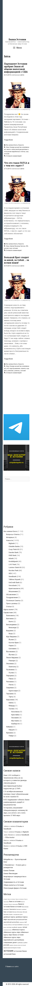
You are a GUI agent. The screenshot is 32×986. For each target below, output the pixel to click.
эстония (6, 154)
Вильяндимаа (11, 625)
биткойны (6, 914)
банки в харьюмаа (13, 904)
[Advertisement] (16, 22)
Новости (21, 145)
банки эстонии (15, 907)
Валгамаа (10, 619)
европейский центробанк (11, 922)
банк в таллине (11, 899)
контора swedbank (17, 924)
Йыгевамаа (10, 652)
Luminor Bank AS (15, 567)
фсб (5, 370)
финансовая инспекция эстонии (12, 947)
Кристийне (15, 715)
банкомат (6, 909)
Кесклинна (15, 712)
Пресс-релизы (12, 603)
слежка (23, 368)
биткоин (14, 912)
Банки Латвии (9, 870)
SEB (10, 573)
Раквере (12, 661)
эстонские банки (20, 951)
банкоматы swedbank (21, 909)
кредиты (20, 927)
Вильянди (12, 627)
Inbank (11, 558)
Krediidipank (13, 561)
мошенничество (8, 929)
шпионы (17, 370)
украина (12, 945)
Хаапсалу (12, 667)
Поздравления (12, 597)
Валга (11, 621)
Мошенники (13, 591)
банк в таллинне (20, 899)
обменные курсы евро (12, 932)
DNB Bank (12, 555)
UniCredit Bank (14, 582)
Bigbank (12, 543)
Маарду (12, 706)
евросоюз (22, 922)
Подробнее (8, 140)
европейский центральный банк (17, 919)
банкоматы (13, 909)
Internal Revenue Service (17, 246)
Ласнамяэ (15, 718)
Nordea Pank (13, 570)
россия (6, 248)
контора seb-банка (8, 924)
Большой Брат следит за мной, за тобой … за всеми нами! (16, 260)
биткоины (19, 912)
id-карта (5, 899)
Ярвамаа (9, 733)
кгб (7, 368)
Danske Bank (13, 552)
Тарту (11, 697)
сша (27, 151)
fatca (7, 147)
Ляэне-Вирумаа (12, 658)
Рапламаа (10, 682)
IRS (27, 246)
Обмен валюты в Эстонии (14, 885)
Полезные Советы (13, 600)
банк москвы (25, 906)
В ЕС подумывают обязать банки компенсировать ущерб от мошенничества (16, 802)
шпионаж (10, 370)
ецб (25, 922)
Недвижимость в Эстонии (14, 882)
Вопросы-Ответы (13, 534)
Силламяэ (12, 649)
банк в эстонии (15, 901)
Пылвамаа (10, 670)
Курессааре (13, 691)
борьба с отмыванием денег (16, 914)
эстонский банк (10, 954)
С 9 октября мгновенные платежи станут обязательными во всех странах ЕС (16, 794)
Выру (11, 633)
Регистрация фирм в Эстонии (15, 888)
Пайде (11, 736)
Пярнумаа (10, 676)
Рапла (11, 685)
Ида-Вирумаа (11, 637)
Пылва (11, 673)
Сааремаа (10, 688)
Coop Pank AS (14, 549)
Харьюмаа (10, 700)
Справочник (8, 612)
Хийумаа (9, 727)
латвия (24, 927)
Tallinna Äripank (14, 579)
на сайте (11, 966)
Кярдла (11, 730)
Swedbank (12, 576)
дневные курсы (9, 917)
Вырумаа (9, 631)
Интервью (10, 537)
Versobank (13, 585)
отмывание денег (10, 942)
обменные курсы (18, 930)
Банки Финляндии (10, 873)
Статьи (8, 606)
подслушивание (14, 368)
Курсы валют (9, 609)
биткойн (25, 912)
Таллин (11, 709)
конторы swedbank (12, 927)
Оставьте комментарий (13, 156)
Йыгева (12, 655)
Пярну (11, 679)
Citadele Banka (14, 546)
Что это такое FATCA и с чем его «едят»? (16, 164)
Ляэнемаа (10, 664)
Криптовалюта (14, 588)
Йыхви (11, 639)
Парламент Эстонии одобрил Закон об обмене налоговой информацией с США (16, 67)
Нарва (11, 646)
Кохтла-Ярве (14, 643)
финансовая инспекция (20, 945)
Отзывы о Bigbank (21, 832)
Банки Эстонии (17, 39)
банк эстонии (8, 912)
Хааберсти (15, 724)
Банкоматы (10, 615)
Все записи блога (11, 145)
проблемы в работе (22, 942)
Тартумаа (9, 694)
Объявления (11, 594)
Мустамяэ (15, 721)
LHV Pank (12, 564)
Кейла (11, 703)
